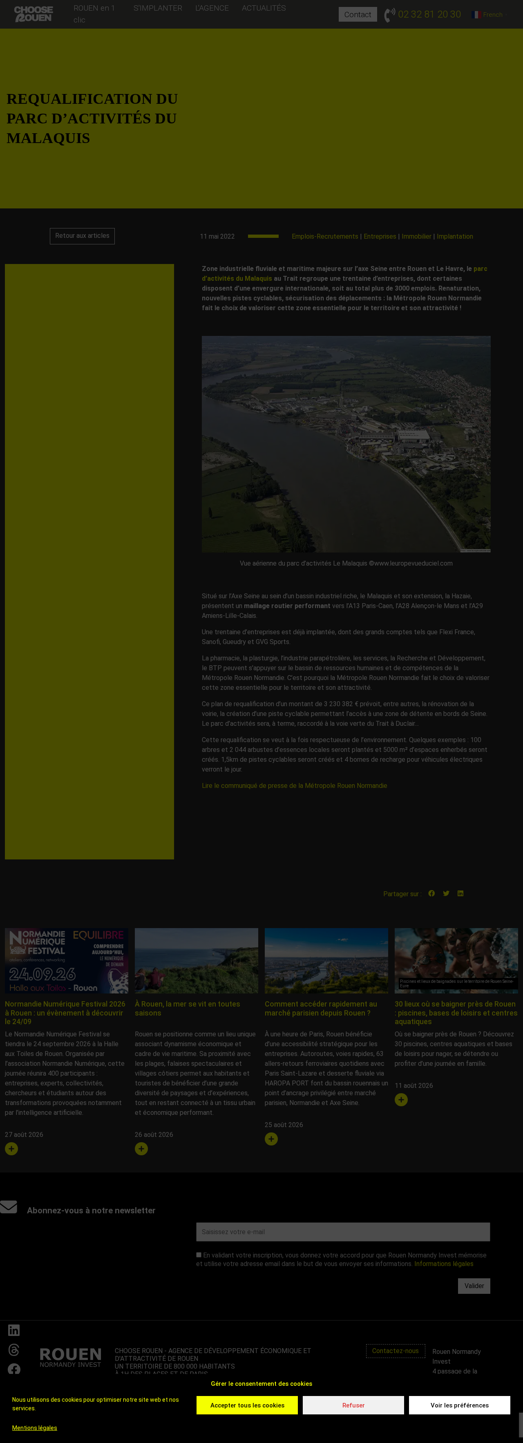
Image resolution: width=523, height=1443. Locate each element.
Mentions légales (34, 1428)
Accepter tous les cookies (247, 1405)
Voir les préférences (460, 1405)
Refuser (353, 1405)
